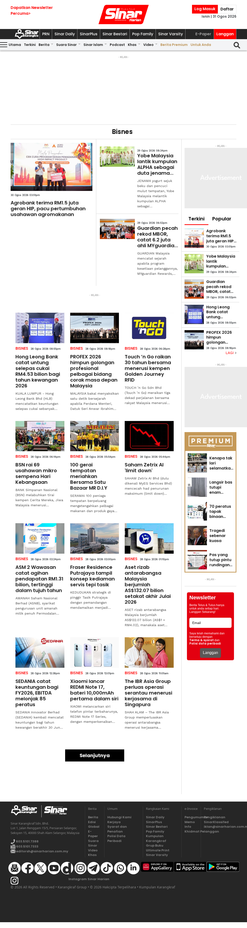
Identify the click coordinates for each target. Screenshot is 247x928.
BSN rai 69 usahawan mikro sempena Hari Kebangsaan (36, 473)
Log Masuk (204, 9)
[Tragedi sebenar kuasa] (197, 535)
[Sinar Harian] (123, 14)
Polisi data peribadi (205, 643)
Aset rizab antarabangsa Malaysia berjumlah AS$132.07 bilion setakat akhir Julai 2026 (148, 584)
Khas (132, 44)
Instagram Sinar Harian (89, 879)
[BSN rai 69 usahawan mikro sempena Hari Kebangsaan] (39, 436)
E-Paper (203, 34)
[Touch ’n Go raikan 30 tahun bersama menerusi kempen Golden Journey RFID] (149, 328)
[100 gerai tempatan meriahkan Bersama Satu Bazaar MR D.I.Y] (94, 436)
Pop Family (142, 34)
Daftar (227, 9)
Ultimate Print (157, 850)
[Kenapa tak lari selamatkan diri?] (197, 463)
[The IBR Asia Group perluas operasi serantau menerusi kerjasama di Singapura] (149, 652)
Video (148, 44)
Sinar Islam (93, 44)
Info (188, 826)
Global (93, 826)
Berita (44, 44)
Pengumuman (191, 817)
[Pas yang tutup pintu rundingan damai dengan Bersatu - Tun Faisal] (197, 559)
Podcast (117, 44)
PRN (45, 34)
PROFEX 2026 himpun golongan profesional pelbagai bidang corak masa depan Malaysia (93, 371)
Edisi (92, 822)
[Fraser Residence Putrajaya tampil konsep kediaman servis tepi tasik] (94, 538)
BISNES (21, 348)
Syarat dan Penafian (117, 829)
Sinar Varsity (170, 34)
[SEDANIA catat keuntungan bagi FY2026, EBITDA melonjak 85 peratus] (39, 652)
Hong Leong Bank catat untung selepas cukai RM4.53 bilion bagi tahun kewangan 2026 (37, 371)
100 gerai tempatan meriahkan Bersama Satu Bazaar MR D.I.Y (88, 476)
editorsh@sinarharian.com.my (41, 851)
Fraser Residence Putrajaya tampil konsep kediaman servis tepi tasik (92, 575)
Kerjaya (114, 822)
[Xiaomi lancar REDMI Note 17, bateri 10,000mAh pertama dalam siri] (94, 652)
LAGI (230, 353)
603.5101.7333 (26, 846)
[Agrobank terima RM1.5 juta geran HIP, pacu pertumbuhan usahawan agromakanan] (51, 167)
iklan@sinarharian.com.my (220, 826)
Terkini (30, 44)
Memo (190, 822)
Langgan (225, 34)
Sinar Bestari (115, 34)
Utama (15, 44)
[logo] (26, 811)
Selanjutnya (95, 755)
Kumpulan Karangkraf (156, 838)
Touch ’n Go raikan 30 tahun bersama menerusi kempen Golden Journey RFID (148, 368)
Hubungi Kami (119, 817)
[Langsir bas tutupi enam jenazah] (197, 487)
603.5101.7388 (27, 841)
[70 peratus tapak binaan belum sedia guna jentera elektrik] (197, 511)
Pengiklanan (214, 817)
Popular (221, 218)
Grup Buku (154, 845)
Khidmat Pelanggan (191, 831)
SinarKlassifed (216, 822)
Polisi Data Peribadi (116, 838)
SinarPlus (88, 34)
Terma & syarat (201, 640)
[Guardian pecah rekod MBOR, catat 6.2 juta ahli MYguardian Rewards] (117, 229)
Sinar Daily (65, 34)
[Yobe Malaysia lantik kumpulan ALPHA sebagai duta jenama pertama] (117, 156)
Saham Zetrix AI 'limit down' (144, 467)
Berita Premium (174, 44)
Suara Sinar (66, 44)
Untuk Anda (201, 44)
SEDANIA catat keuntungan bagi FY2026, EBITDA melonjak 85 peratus (36, 692)
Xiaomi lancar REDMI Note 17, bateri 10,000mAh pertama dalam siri (94, 690)
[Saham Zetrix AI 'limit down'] (149, 436)
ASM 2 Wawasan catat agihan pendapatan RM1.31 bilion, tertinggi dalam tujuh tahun (39, 578)
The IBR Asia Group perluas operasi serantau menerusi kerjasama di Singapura (148, 692)
